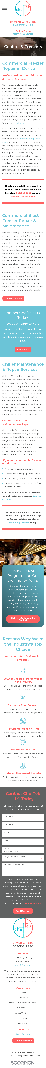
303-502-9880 (23, 946)
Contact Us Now (13, 298)
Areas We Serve (23, 1013)
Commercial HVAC (23, 1008)
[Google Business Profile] (17, 1034)
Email (5, 840)
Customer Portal (23, 1040)
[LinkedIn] (28, 1034)
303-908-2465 (23, 24)
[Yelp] (23, 1034)
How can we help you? (13, 865)
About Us (23, 998)
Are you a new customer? (14, 857)
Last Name (8, 824)
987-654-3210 (23, 34)
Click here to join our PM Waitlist (23, 619)
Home (23, 993)
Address (7, 849)
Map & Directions (23, 965)
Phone (6, 832)
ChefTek (21, 123)
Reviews (23, 1018)
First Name (8, 816)
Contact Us (23, 349)
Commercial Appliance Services (23, 1003)
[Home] (23, 8)
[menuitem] (10, 1055)
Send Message (23, 911)
